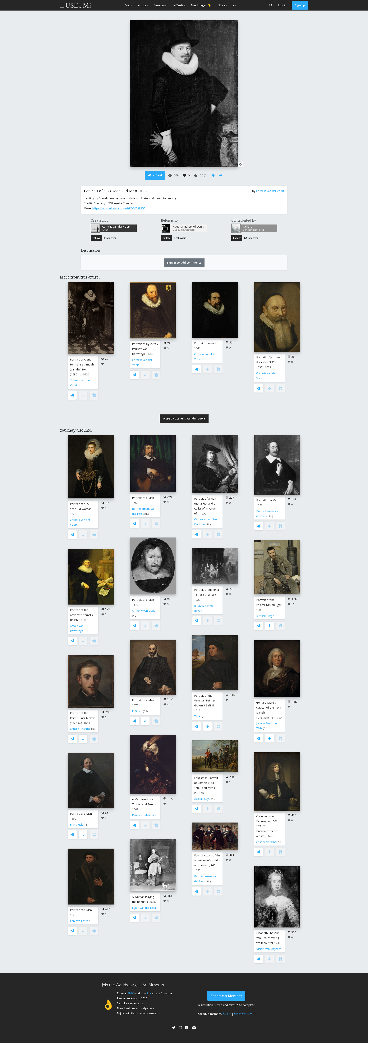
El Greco (137, 711)
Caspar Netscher (266, 842)
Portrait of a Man (81, 813)
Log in (282, 5)
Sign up (300, 5)
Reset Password (244, 1013)
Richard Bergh (265, 616)
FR (92, 729)
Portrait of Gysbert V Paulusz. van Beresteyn (145, 349)
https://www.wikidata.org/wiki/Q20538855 (118, 208)
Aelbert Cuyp (202, 798)
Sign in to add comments (184, 262)
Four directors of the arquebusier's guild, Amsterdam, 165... (207, 860)
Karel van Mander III (144, 815)
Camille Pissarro (80, 729)
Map (128, 5)
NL (86, 824)
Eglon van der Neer (144, 907)
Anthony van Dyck (143, 610)
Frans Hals (76, 824)
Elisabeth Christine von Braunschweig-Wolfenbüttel (268, 938)
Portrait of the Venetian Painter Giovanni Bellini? (204, 700)
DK (265, 728)
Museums (160, 5)
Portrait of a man (205, 343)
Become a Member (226, 995)
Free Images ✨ (201, 5)
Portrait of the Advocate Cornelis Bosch (81, 615)
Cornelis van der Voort (270, 191)
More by (184, 418)
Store (221, 5)
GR (145, 711)
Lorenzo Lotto (79, 921)
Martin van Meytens (268, 949)
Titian (197, 716)
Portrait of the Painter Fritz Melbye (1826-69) (82, 718)
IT (91, 921)
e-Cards (178, 5)
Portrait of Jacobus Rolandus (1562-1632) (268, 362)
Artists (142, 5)
